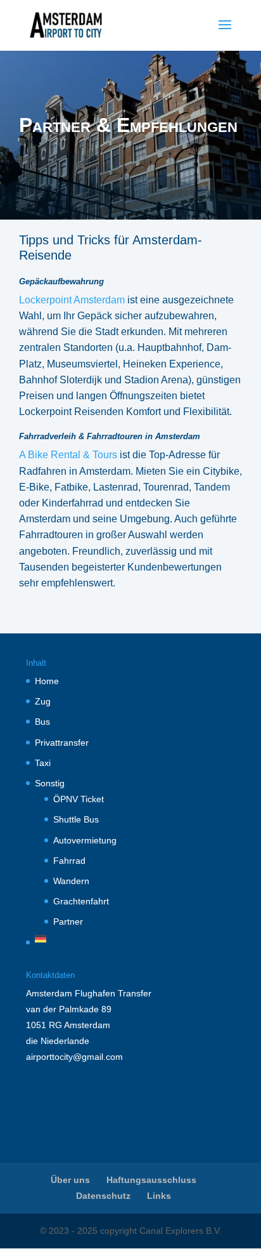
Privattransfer (62, 742)
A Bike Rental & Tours (68, 454)
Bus (42, 722)
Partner (68, 921)
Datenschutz (103, 1196)
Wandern (71, 881)
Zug (43, 701)
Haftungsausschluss (151, 1180)
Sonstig (50, 783)
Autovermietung (85, 840)
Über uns (70, 1180)
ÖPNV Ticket (78, 799)
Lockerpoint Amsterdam (72, 299)
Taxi (43, 763)
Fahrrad (69, 861)
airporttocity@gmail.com (74, 1057)
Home (47, 681)
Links (159, 1196)
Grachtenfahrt (81, 901)
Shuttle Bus (76, 819)
